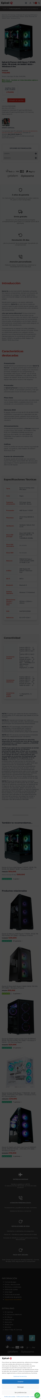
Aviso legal (33, 1396)
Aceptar (20, 1381)
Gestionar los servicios (20, 1376)
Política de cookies (9, 1396)
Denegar (20, 1387)
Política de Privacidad (22, 1396)
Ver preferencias (20, 1392)
